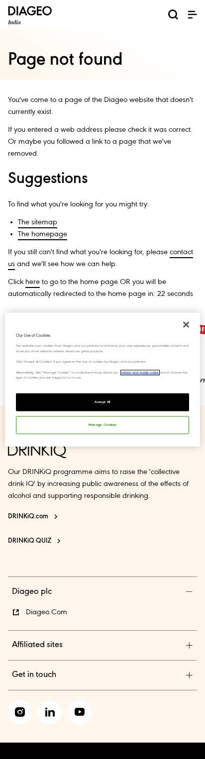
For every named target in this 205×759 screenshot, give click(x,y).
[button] (192, 14)
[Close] (186, 325)
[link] (20, 712)
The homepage (42, 234)
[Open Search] (173, 16)
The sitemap (37, 222)
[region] (102, 380)
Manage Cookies (103, 424)
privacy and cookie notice (140, 372)
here (32, 282)
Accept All (102, 401)
